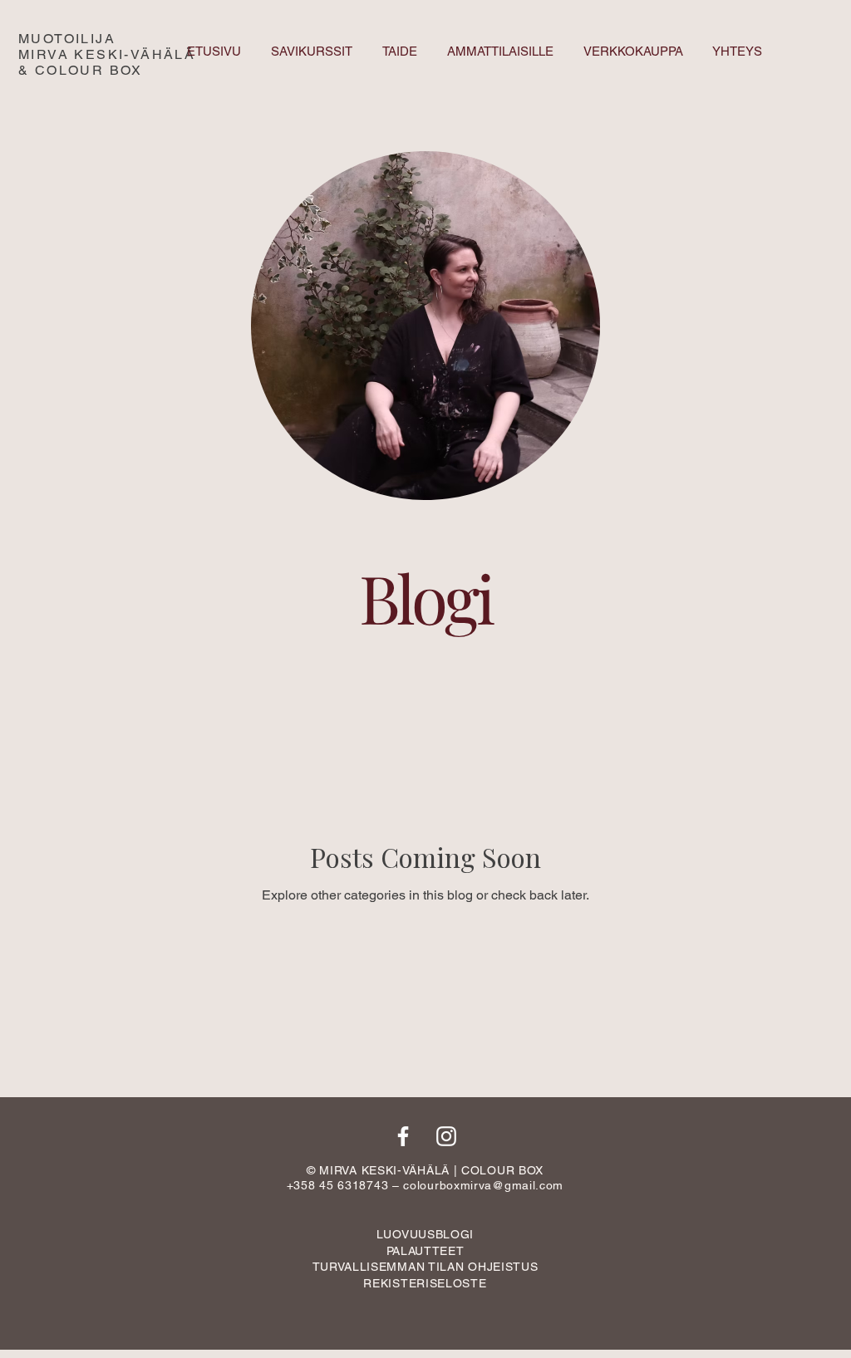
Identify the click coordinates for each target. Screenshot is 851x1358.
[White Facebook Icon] (403, 1136)
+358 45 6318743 (338, 1185)
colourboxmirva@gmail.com (483, 1185)
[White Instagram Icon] (446, 1136)
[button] (425, 1266)
